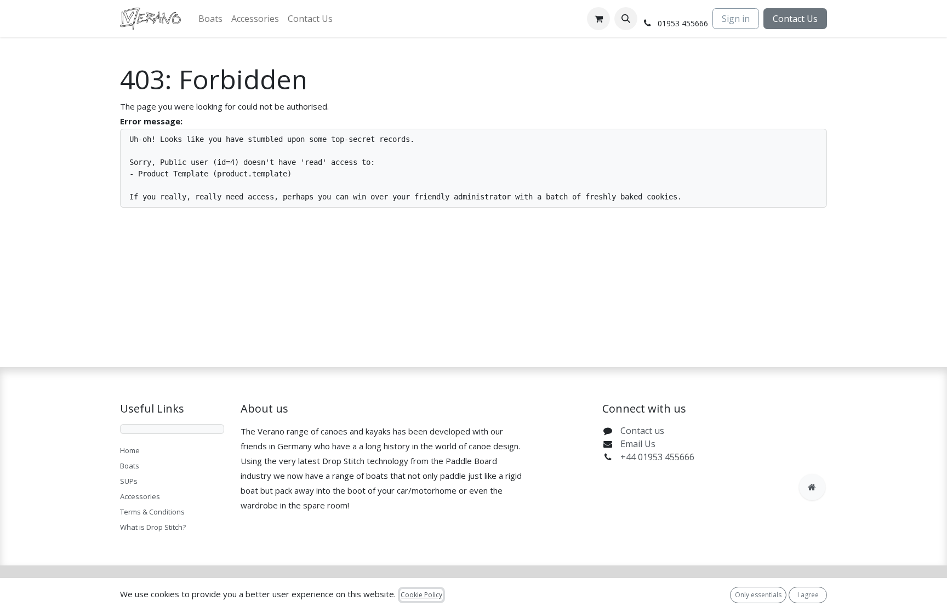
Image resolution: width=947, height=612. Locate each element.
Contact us (642, 431)
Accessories (140, 496)
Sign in (736, 19)
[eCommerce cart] (598, 18)
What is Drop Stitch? (153, 527)
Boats (129, 466)
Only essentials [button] (758, 594)
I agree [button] (808, 594)
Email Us (637, 444)
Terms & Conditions (152, 512)
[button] (625, 18)
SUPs (129, 481)
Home (130, 450)
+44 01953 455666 (657, 457)
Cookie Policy (421, 594)
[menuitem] (210, 19)
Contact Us (795, 19)
